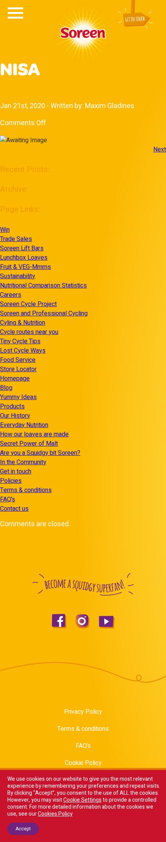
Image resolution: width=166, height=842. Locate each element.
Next (159, 149)
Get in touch (15, 471)
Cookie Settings (82, 800)
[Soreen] (83, 61)
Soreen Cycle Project (28, 304)
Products (12, 406)
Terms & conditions (26, 490)
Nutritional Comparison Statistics (43, 285)
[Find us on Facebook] (59, 626)
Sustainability (17, 276)
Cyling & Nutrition (22, 322)
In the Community (23, 462)
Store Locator (18, 369)
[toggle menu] (15, 16)
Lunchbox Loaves (23, 257)
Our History (15, 415)
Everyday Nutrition (24, 425)
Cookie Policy (83, 763)
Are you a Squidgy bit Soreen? (40, 453)
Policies (11, 481)
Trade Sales (16, 239)
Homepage (15, 378)
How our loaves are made (34, 434)
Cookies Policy (55, 814)
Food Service (18, 360)
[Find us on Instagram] (83, 626)
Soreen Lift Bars (22, 248)
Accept (23, 828)
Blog (6, 388)
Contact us (14, 508)
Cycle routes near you (29, 332)
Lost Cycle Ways (23, 350)
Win (5, 229)
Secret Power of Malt (29, 443)
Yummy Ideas (18, 397)
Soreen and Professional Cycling (44, 313)
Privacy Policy (83, 711)
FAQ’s (7, 499)
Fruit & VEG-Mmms (25, 267)
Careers (10, 295)
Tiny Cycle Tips (20, 341)
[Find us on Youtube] (107, 626)
